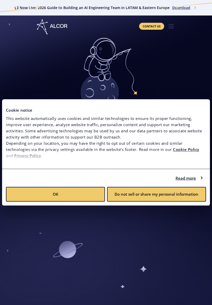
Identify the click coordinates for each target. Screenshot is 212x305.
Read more (186, 178)
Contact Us (152, 26)
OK (55, 194)
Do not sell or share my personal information (156, 194)
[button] (171, 26)
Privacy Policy (27, 155)
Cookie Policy (186, 149)
